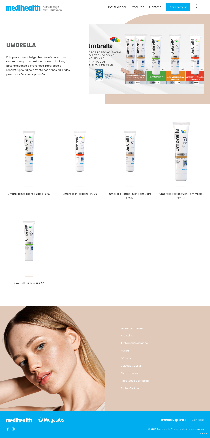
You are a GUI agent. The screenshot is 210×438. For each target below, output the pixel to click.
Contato (155, 7)
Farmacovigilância (173, 420)
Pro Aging (127, 335)
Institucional (117, 7)
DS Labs (126, 358)
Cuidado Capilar (131, 366)
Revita (125, 350)
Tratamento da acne (134, 343)
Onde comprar (178, 7)
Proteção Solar (130, 388)
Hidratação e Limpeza (135, 381)
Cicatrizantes (129, 373)
